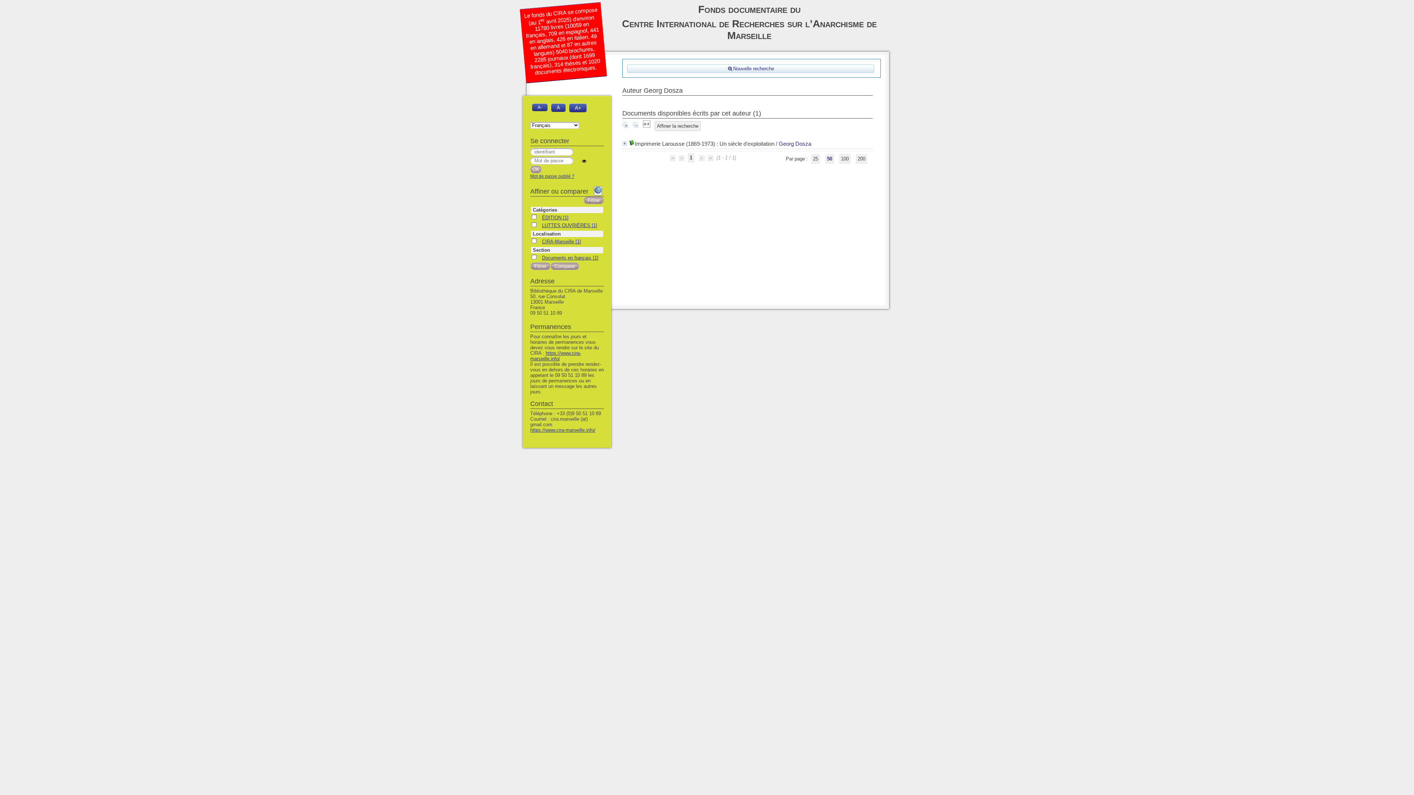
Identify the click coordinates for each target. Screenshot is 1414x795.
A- (540, 107)
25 (815, 159)
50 (829, 159)
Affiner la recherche (678, 126)
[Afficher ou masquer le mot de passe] (584, 161)
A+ (578, 108)
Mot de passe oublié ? (552, 176)
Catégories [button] (545, 210)
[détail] (624, 143)
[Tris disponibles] (646, 126)
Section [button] (541, 250)
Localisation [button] (547, 234)
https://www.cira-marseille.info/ (555, 355)
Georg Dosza (795, 144)
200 (861, 159)
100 (845, 159)
